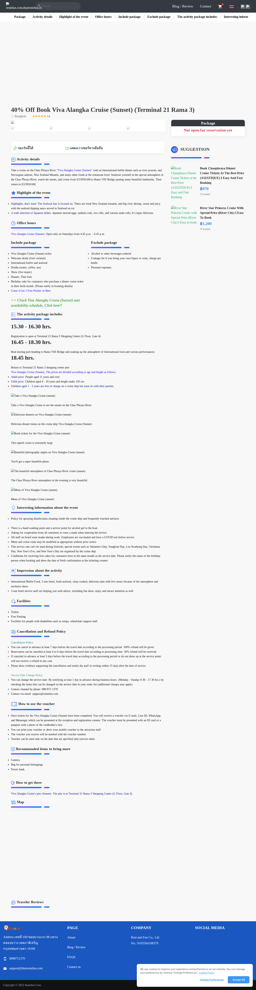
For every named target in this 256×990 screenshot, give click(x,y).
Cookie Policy (206, 972)
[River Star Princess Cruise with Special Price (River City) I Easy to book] (184, 215)
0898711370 (17, 958)
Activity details (42, 16)
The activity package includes (197, 16)
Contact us (74, 967)
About (71, 937)
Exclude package (158, 16)
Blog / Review (182, 6)
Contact (205, 6)
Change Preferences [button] (212, 979)
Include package (129, 16)
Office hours (103, 16)
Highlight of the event (73, 16)
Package (20, 16)
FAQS (71, 957)
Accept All (239, 979)
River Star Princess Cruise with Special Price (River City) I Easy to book (222, 212)
